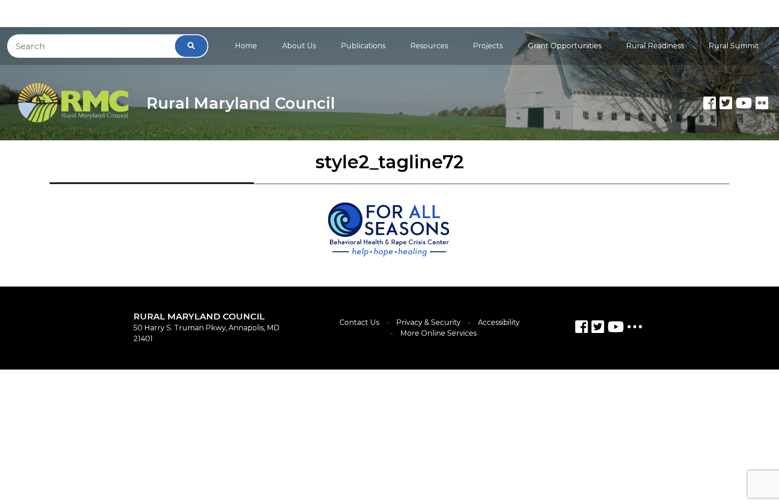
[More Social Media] (635, 329)
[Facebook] (709, 103)
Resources (429, 46)
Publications (363, 46)
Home (246, 46)
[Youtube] (744, 103)
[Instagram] (597, 328)
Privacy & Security (428, 322)
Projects (488, 46)
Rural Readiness (655, 46)
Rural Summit (734, 46)
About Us (299, 46)
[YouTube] (616, 328)
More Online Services (438, 333)
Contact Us (359, 322)
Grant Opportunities (564, 46)
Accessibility (499, 322)
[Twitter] (725, 103)
